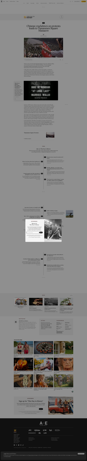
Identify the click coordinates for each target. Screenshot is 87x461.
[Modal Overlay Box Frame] (43, 230)
